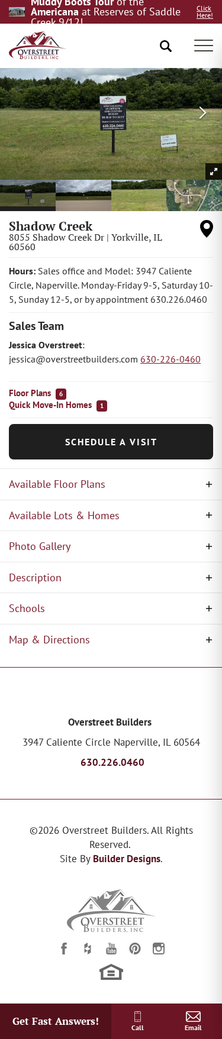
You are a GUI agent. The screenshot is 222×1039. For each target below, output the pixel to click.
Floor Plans (36, 393)
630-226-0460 (170, 359)
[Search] (166, 46)
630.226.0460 (112, 762)
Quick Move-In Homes (56, 404)
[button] (166, 46)
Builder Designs (126, 858)
